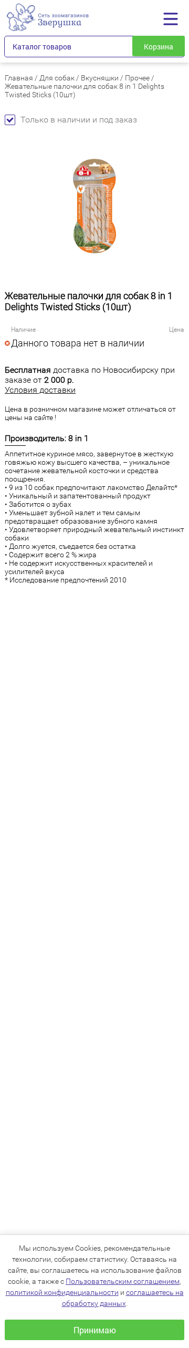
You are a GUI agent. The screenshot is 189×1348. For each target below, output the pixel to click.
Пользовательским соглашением (123, 1281)
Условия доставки (40, 390)
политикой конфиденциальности (62, 1292)
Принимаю (95, 1329)
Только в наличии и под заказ (78, 120)
